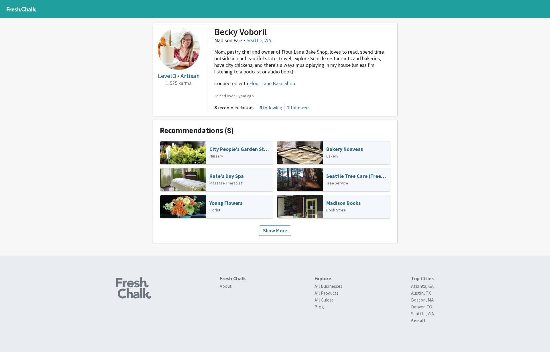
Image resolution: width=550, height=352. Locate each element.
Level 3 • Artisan (179, 76)
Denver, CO (421, 307)
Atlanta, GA (422, 286)
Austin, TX (421, 293)
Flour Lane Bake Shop (272, 83)
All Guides (324, 300)
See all (418, 320)
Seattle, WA (259, 40)
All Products (327, 293)
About (226, 286)
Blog (319, 307)
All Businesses (328, 286)
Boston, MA (422, 300)
